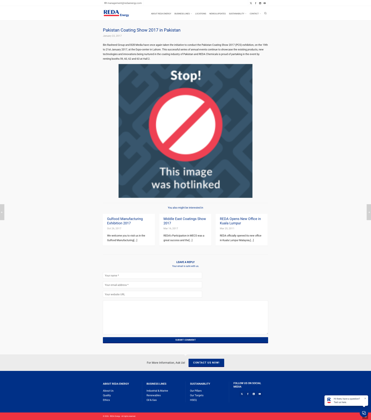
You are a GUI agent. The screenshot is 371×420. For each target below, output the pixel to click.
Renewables (154, 395)
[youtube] (265, 3)
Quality (107, 395)
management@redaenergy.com (124, 3)
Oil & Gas (152, 399)
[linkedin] (260, 3)
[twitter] (251, 3)
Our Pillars (196, 390)
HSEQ (193, 399)
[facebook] (256, 3)
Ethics (106, 399)
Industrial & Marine (157, 390)
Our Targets (196, 395)
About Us (108, 390)
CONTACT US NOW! (206, 362)
